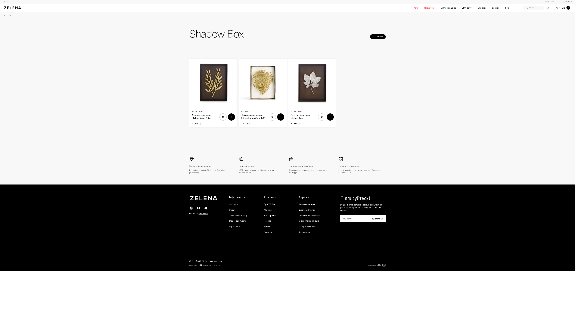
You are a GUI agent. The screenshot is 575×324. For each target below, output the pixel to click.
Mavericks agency (212, 265)
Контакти (268, 232)
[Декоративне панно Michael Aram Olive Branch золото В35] (213, 93)
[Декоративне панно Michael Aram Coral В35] (263, 93)
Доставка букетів (307, 209)
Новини (267, 220)
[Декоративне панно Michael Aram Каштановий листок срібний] (312, 93)
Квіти (416, 7)
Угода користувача (237, 220)
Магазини (268, 209)
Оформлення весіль (308, 226)
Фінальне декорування (309, 215)
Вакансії (267, 226)
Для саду (482, 7)
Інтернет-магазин (307, 204)
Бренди (495, 7)
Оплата (232, 209)
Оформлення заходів (309, 220)
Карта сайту (234, 226)
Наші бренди (270, 215)
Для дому (467, 7)
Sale (507, 7)
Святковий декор (448, 7)
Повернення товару (238, 215)
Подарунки (429, 7)
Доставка (233, 204)
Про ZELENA (269, 204)
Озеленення (304, 232)
